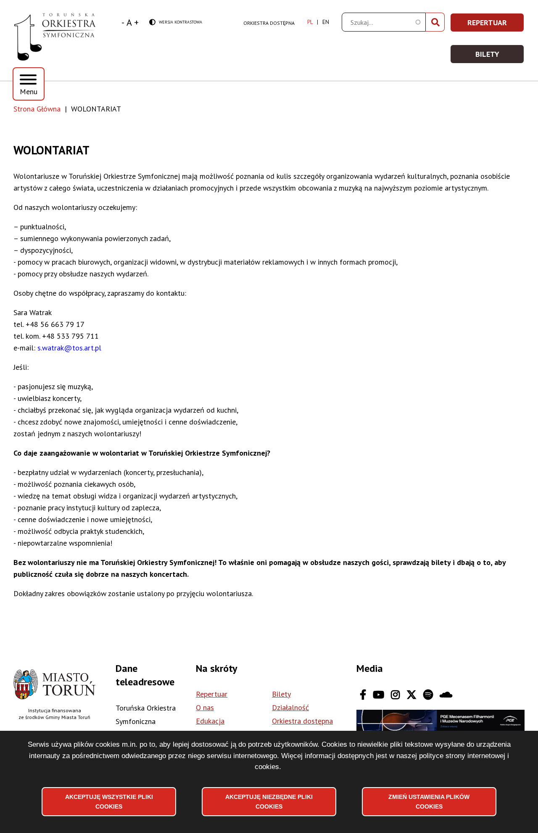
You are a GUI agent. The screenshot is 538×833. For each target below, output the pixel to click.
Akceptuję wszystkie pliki (109, 801)
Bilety (500, 56)
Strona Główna (37, 109)
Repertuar (496, 25)
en (325, 22)
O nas (205, 707)
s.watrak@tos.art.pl (69, 348)
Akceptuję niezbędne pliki (269, 801)
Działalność (290, 707)
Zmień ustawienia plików (428, 801)
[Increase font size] (136, 22)
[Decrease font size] (122, 22)
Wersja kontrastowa (175, 22)
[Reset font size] (129, 22)
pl (310, 22)
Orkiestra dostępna (269, 23)
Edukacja (210, 721)
